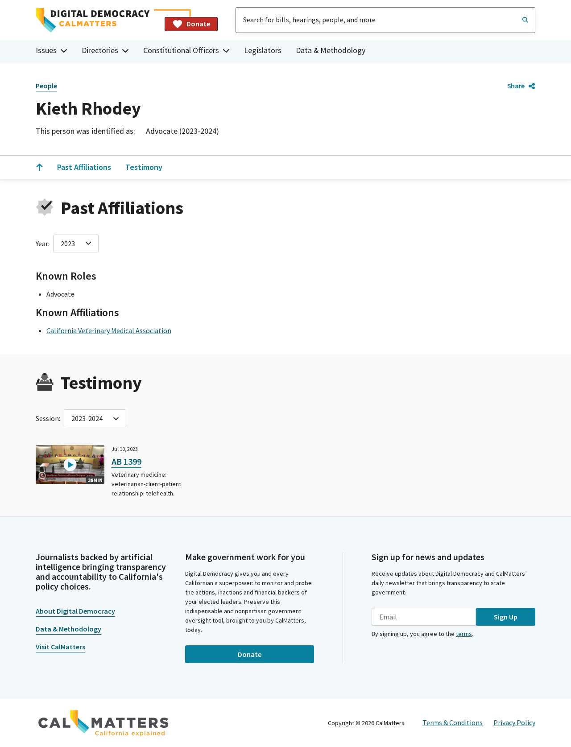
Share (516, 85)
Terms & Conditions (452, 722)
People (46, 85)
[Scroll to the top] (39, 167)
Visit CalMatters (60, 646)
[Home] (96, 20)
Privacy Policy (514, 722)
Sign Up (505, 616)
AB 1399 (126, 461)
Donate (198, 23)
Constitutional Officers (181, 50)
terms (464, 634)
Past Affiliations (84, 167)
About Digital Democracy (75, 611)
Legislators (262, 50)
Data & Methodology (330, 50)
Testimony (143, 167)
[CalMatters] (103, 723)
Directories (100, 50)
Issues (46, 50)
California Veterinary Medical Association (108, 330)
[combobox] (385, 20)
